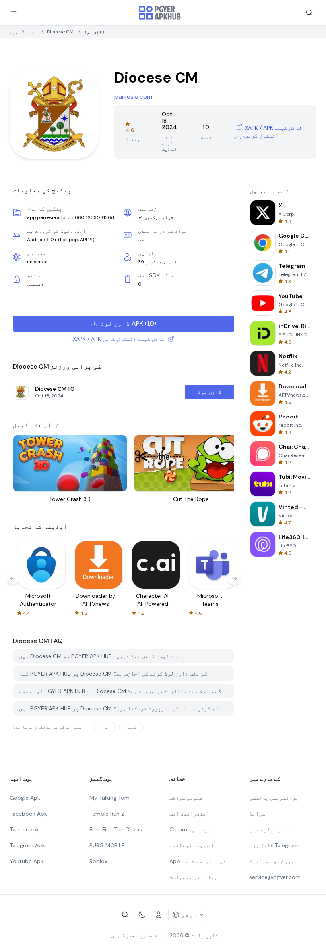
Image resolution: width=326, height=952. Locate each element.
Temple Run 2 (106, 813)
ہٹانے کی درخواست (193, 877)
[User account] (158, 915)
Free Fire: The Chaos (115, 829)
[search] (309, 13)
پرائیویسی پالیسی (274, 797)
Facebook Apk (28, 813)
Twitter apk (24, 829)
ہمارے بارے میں (270, 829)
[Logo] (160, 13)
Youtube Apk (26, 861)
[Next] (234, 578)
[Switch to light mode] (142, 915)
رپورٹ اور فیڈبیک (273, 861)
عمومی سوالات (186, 797)
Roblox (98, 861)
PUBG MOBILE (107, 845)
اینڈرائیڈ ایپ (189, 813)
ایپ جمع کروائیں (191, 845)
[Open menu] (13, 11)
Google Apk (25, 797)
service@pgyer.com (275, 877)
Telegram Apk (27, 845)
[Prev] (12, 578)
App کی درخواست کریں (197, 861)
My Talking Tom (109, 797)
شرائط (257, 813)
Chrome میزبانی (191, 829)
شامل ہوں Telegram (274, 845)
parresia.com (133, 96)
